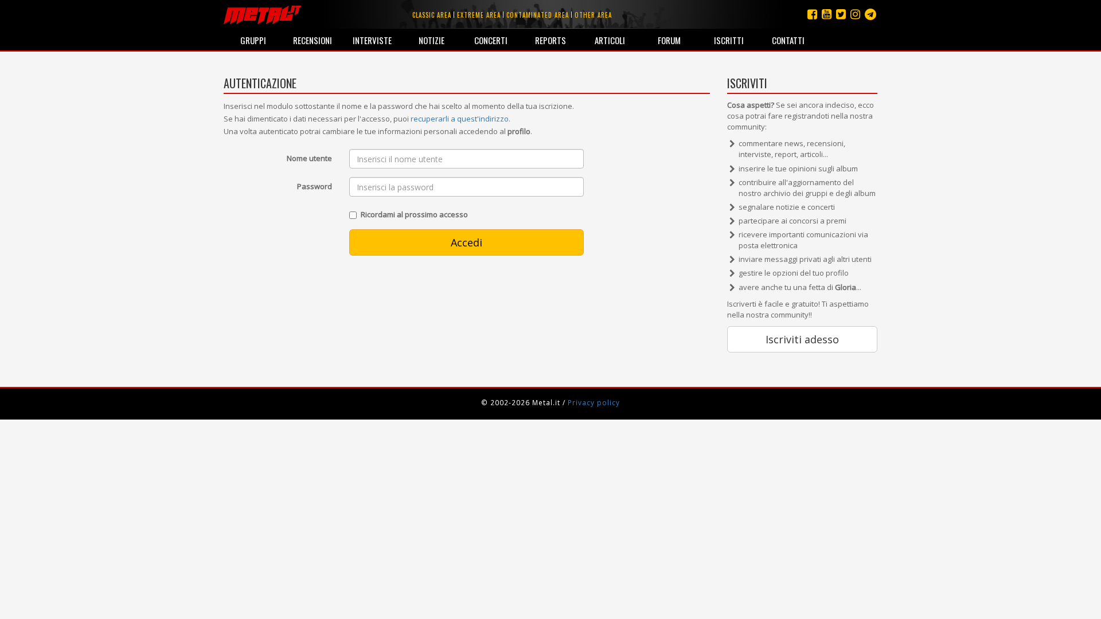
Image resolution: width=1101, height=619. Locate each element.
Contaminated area (537, 14)
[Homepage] (262, 14)
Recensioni (312, 40)
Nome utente (309, 158)
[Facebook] (812, 14)
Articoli (610, 40)
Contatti (788, 40)
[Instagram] (870, 14)
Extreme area (479, 14)
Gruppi (253, 40)
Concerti (490, 40)
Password (314, 186)
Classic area (431, 14)
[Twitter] (841, 14)
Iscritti (729, 40)
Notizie (431, 40)
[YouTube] (826, 14)
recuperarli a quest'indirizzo (460, 118)
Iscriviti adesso (802, 339)
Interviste (372, 40)
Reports (550, 40)
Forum (669, 40)
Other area (593, 14)
